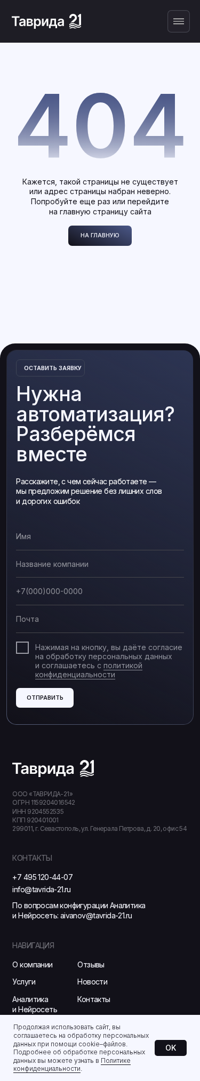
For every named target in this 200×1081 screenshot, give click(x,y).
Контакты (93, 999)
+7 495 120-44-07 (42, 877)
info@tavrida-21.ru (41, 889)
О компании (32, 964)
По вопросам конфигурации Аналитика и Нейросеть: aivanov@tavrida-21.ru (78, 910)
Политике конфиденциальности (72, 1064)
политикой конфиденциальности (88, 670)
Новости (92, 981)
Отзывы (90, 964)
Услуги (23, 981)
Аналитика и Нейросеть (34, 1004)
